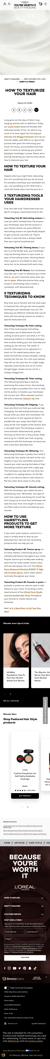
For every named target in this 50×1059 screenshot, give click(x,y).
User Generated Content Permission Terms (18, 1018)
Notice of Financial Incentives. (22, 952)
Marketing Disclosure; (29, 948)
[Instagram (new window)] (9, 968)
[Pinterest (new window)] (24, 968)
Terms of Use (8, 1013)
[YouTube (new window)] (14, 968)
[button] (45, 710)
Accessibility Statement (12, 1005)
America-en (12, 1023)
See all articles (11, 701)
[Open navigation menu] (45, 4)
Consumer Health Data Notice (14, 996)
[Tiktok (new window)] (35, 968)
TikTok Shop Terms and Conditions (16, 992)
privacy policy (35, 1041)
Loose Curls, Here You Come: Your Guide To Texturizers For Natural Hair (22, 826)
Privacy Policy (9, 1000)
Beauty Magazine (12, 79)
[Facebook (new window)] (4, 968)
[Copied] (24, 110)
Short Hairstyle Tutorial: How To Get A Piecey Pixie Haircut (22, 830)
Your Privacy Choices (14, 1050)
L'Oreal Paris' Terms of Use (21, 946)
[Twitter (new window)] (19, 968)
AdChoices (13, 1041)
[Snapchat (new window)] (29, 968)
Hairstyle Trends (27, 82)
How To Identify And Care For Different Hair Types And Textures (24, 834)
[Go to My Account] (4, 4)
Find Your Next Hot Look (35, 79)
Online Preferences (10, 1009)
